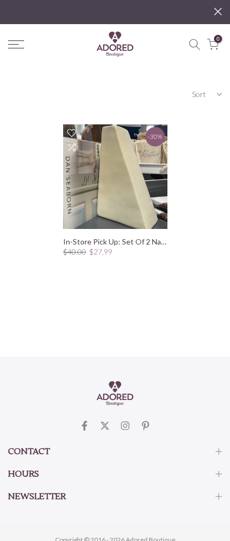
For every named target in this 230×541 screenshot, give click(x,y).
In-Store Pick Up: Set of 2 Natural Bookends (137, 241)
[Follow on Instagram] (125, 425)
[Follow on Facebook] (84, 425)
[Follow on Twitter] (105, 425)
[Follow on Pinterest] (145, 425)
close (218, 12)
